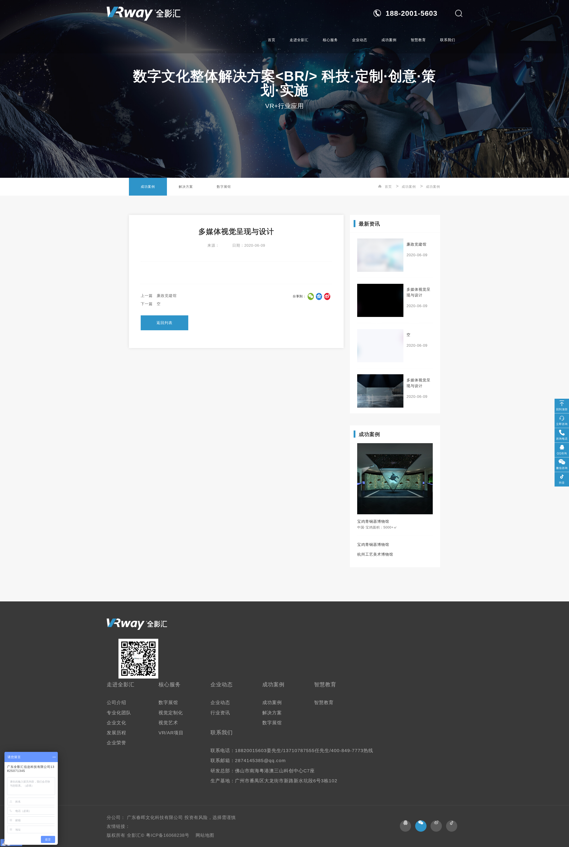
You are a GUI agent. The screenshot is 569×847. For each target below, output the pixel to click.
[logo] (143, 13)
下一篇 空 (151, 304)
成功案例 (389, 40)
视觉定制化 (170, 712)
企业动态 (359, 40)
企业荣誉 (116, 742)
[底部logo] (137, 624)
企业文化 (116, 722)
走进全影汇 (299, 40)
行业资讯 (220, 712)
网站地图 (205, 835)
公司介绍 (116, 702)
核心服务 (330, 40)
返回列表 (164, 322)
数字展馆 (224, 186)
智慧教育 (418, 40)
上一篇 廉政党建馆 (159, 295)
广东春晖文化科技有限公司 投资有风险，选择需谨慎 (181, 817)
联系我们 (447, 40)
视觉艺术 (168, 722)
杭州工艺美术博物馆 (375, 554)
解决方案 (186, 186)
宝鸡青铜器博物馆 (373, 544)
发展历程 (116, 732)
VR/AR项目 (171, 732)
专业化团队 (119, 712)
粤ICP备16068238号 (168, 835)
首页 (271, 40)
